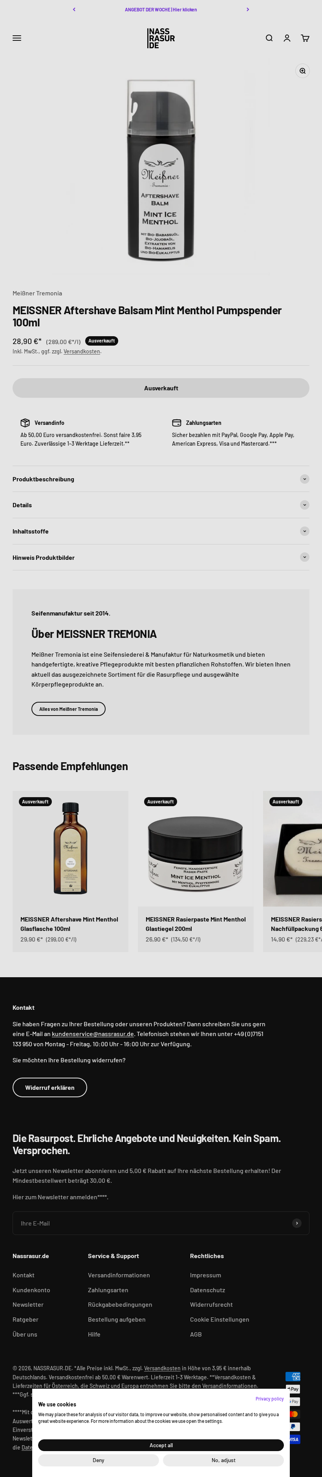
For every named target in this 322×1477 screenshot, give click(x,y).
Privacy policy (270, 1398)
